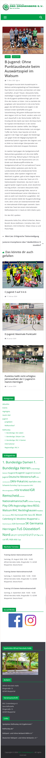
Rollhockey (6, 430)
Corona (35, 473)
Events (4, 408)
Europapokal (25, 485)
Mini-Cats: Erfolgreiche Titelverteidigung (22, 236)
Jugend (8, 56)
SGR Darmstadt (18, 523)
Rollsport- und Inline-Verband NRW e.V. (17, 733)
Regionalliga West (23, 505)
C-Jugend (28, 473)
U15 (25, 535)
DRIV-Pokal (17, 481)
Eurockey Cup (15, 485)
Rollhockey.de (7, 729)
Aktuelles (5, 404)
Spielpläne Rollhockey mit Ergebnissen (16, 724)
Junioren (22, 496)
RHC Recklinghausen (25, 510)
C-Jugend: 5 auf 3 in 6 (15, 291)
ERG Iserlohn (30, 481)
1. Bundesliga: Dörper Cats (15, 436)
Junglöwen (16, 56)
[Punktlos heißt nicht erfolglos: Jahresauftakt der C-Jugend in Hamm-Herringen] (23, 347)
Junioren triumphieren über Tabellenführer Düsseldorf (22, 244)
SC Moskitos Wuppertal (25, 518)
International (9, 444)
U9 (12, 535)
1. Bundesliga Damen (17, 462)
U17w (36, 535)
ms (19, 80)
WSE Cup (17, 539)
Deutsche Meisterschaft (22, 476)
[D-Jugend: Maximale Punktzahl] (23, 304)
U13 (20, 535)
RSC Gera (28, 515)
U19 (41, 535)
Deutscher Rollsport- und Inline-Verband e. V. (19, 738)
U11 (16, 535)
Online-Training (34, 501)
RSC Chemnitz (6, 515)
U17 (30, 535)
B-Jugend (20, 472)
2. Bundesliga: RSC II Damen (15, 440)
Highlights (6, 411)
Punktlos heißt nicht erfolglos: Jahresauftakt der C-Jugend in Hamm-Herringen (20, 379)
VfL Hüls (10, 539)
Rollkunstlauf (10, 425)
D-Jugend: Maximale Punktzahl (20, 334)
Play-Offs (7, 505)
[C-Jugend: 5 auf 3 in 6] (23, 262)
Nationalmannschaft (15, 501)
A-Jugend (11, 473)
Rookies (40, 511)
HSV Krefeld (21, 490)
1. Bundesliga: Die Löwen (14, 433)
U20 (3, 540)
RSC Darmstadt (17, 515)
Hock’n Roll (6, 415)
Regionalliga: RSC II (12, 447)
